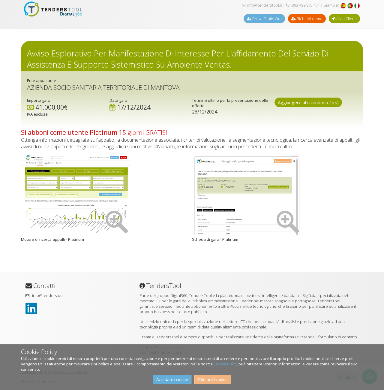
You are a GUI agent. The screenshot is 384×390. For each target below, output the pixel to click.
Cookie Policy (226, 364)
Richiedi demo (309, 18)
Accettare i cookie (172, 379)
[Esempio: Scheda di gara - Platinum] (247, 234)
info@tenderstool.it (264, 5)
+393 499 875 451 (304, 5)
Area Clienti (346, 18)
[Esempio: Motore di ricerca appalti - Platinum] (75, 234)
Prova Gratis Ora (266, 18)
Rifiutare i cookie (212, 379)
